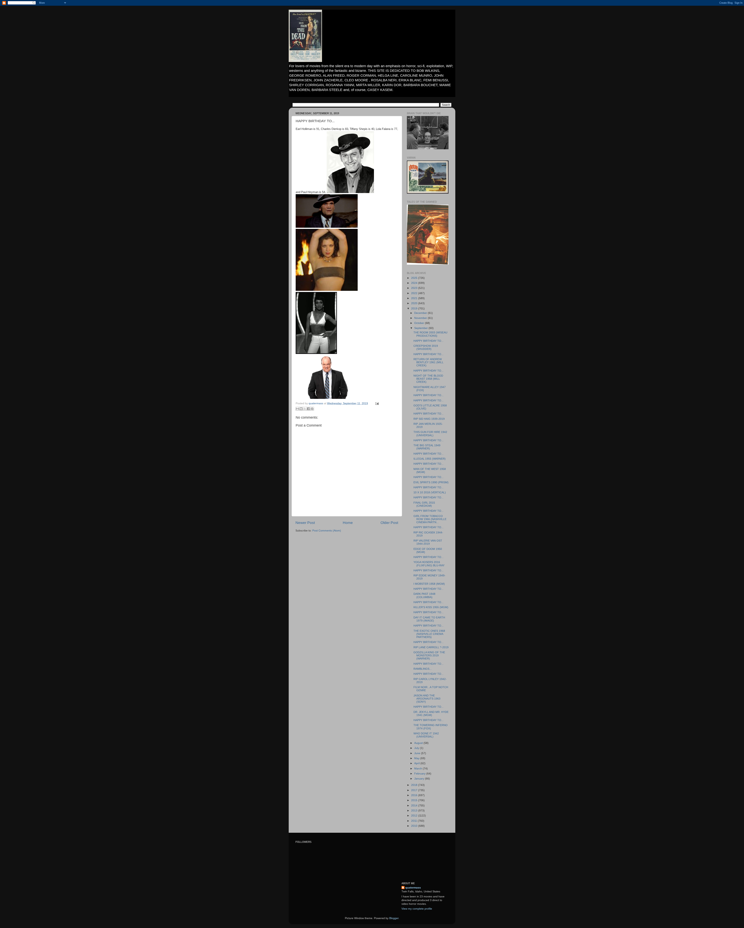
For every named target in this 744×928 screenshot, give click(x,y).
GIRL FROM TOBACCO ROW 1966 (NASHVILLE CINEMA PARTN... (429, 519)
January (419, 778)
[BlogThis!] (301, 409)
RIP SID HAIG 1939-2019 (429, 418)
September (421, 328)
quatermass (413, 887)
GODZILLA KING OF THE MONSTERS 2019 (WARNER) (429, 655)
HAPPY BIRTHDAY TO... (428, 340)
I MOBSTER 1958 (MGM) (429, 583)
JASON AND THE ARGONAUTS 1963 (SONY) (426, 698)
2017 (414, 790)
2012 (414, 815)
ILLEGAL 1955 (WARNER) (429, 458)
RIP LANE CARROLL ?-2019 (431, 647)
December (421, 313)
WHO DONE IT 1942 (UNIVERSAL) (426, 735)
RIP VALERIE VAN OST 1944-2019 (427, 542)
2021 (414, 298)
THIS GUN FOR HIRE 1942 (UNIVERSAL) (430, 434)
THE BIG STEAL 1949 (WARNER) (426, 447)
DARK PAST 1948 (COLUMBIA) (424, 595)
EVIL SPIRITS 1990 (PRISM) (431, 482)
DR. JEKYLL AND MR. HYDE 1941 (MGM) (431, 714)
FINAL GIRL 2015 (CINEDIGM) (424, 504)
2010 (414, 825)
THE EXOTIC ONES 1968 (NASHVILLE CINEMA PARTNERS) (429, 634)
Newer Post (305, 523)
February (420, 773)
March (418, 768)
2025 (414, 277)
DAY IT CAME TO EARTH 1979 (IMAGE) (429, 619)
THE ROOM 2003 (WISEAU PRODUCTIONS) (430, 334)
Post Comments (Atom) (326, 530)
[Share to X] (305, 409)
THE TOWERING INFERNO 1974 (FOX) (430, 727)
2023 (414, 288)
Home (348, 523)
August (419, 743)
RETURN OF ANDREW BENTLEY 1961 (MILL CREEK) (428, 362)
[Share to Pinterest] (312, 409)
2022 (414, 293)
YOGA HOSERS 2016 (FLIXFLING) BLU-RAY (428, 564)
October (419, 323)
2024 (414, 283)
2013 (414, 810)
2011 (414, 820)
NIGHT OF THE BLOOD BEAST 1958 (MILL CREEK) (428, 378)
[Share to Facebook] (308, 409)
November (421, 318)
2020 (414, 303)
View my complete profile (416, 908)
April (417, 763)
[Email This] (297, 409)
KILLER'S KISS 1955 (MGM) (430, 607)
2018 (414, 785)
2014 (414, 805)
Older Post (389, 523)
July (417, 748)
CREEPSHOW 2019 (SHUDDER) (425, 347)
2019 (414, 308)
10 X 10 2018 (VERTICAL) (429, 492)
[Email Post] (376, 403)
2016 (414, 795)
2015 (414, 800)
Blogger (394, 918)
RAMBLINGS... (422, 668)
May (417, 758)
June (417, 753)
